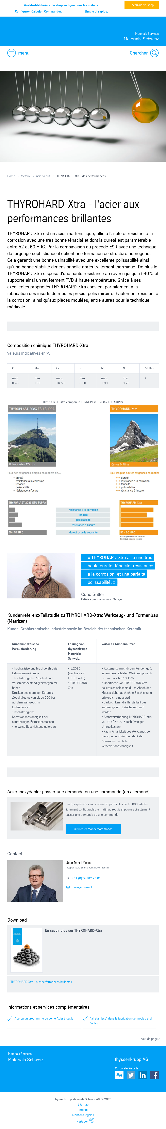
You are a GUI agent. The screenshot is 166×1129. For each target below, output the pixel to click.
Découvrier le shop (142, 5)
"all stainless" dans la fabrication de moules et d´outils (121, 1021)
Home (11, 176)
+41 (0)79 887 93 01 (86, 878)
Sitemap (83, 1104)
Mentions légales (83, 1115)
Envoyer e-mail (82, 887)
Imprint (83, 1110)
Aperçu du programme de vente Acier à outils (44, 1018)
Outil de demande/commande (93, 829)
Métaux (25, 176)
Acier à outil (43, 176)
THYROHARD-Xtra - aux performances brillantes (41, 982)
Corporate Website (126, 1068)
